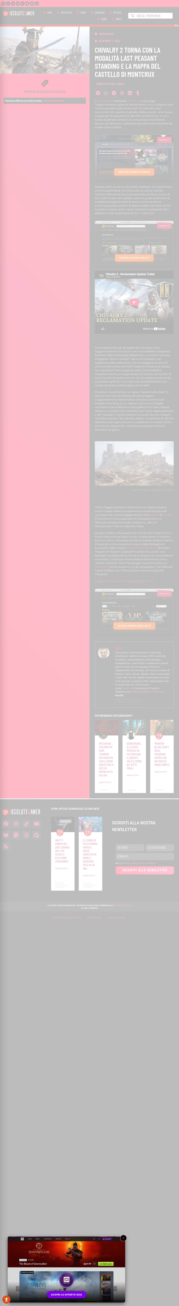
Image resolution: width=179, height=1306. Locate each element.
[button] (123, 1238)
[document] (89, 653)
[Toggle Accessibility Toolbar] (6, 1299)
